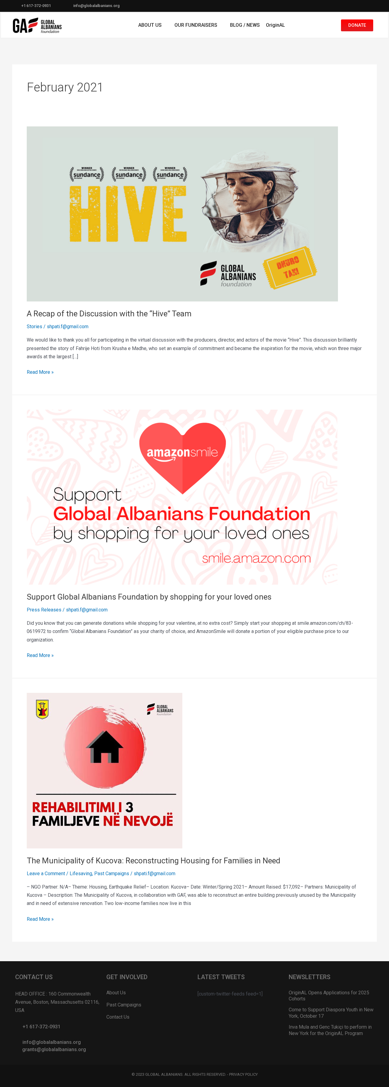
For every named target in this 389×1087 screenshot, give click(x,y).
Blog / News (245, 25)
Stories (34, 326)
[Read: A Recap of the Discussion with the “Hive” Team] (182, 213)
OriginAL (275, 25)
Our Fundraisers (195, 25)
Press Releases (44, 610)
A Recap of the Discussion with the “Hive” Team (109, 313)
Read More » (40, 371)
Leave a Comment (46, 873)
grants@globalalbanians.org (54, 1049)
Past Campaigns (111, 873)
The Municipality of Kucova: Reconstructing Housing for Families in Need (153, 860)
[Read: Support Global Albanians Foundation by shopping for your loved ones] (182, 497)
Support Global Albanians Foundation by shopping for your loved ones (149, 596)
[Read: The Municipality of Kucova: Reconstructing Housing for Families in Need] (104, 770)
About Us (150, 25)
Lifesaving (81, 873)
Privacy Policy (243, 1074)
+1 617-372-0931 (36, 5)
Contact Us (117, 1017)
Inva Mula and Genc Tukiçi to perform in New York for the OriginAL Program (330, 1030)
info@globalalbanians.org (96, 5)
